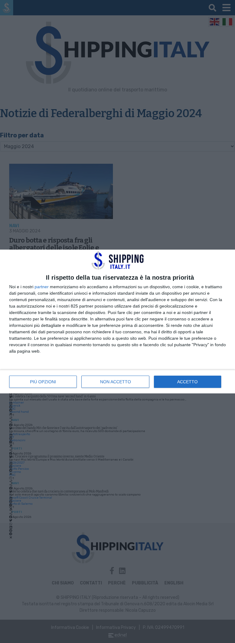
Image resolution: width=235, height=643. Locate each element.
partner (42, 287)
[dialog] (117, 321)
